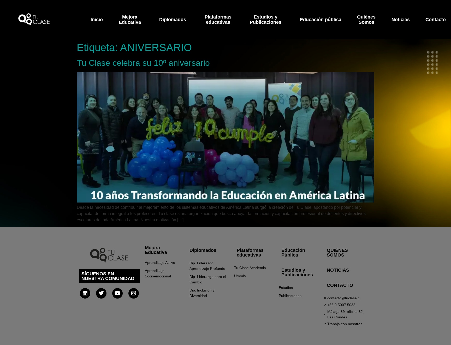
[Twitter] (101, 293)
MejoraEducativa (130, 19)
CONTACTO (340, 285)
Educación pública (320, 19)
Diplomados (172, 19)
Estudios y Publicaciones (297, 272)
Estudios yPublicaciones (265, 19)
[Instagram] (133, 293)
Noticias (400, 19)
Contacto (435, 19)
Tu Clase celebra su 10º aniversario (143, 63)
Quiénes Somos (337, 253)
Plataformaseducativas (218, 19)
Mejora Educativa (156, 250)
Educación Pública (293, 253)
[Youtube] (117, 293)
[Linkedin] (85, 293)
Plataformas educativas (250, 253)
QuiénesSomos (366, 19)
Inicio (97, 19)
